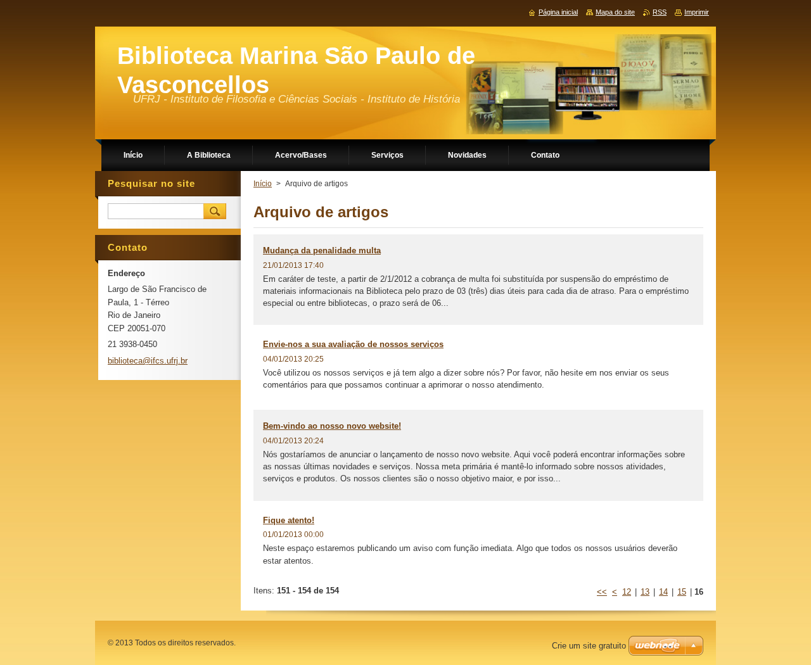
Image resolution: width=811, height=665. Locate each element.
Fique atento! (288, 520)
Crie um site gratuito (589, 645)
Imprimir (696, 12)
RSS (660, 12)
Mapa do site (615, 12)
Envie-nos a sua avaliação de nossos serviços (353, 344)
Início (262, 183)
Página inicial (558, 12)
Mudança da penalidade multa (322, 250)
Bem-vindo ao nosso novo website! (332, 426)
